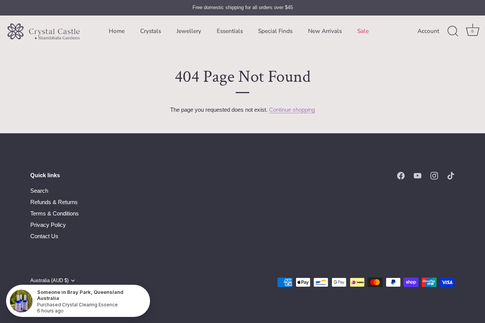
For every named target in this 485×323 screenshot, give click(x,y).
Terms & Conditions (54, 213)
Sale (363, 31)
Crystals (150, 31)
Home (117, 31)
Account (428, 31)
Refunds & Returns (54, 202)
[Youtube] (417, 175)
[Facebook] (401, 175)
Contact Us (44, 236)
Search (39, 190)
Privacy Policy (48, 225)
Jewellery (189, 31)
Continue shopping (292, 109)
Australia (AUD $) (49, 280)
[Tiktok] (451, 175)
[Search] (452, 31)
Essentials (230, 31)
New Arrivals (325, 31)
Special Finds (275, 31)
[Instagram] (434, 175)
